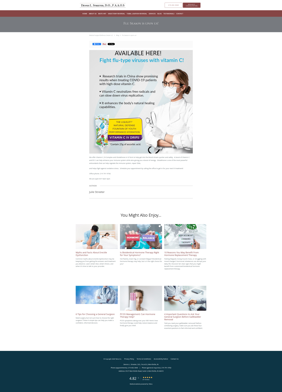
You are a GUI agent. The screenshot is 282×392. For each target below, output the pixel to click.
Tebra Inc (118, 359)
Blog (117, 35)
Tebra (150, 384)
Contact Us (175, 359)
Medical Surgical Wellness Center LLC (101, 35)
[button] (191, 5)
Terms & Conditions (144, 359)
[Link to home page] (100, 5)
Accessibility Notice (161, 359)
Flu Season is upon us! (129, 35)
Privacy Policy (129, 359)
